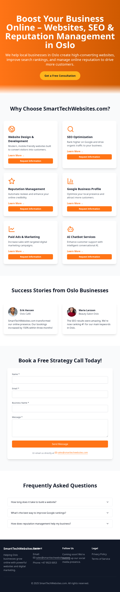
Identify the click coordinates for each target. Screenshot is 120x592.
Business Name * (20, 402)
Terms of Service (101, 558)
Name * (16, 374)
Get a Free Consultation (60, 75)
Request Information (30, 161)
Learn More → (16, 155)
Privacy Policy (99, 554)
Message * (17, 417)
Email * (15, 388)
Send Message (60, 444)
